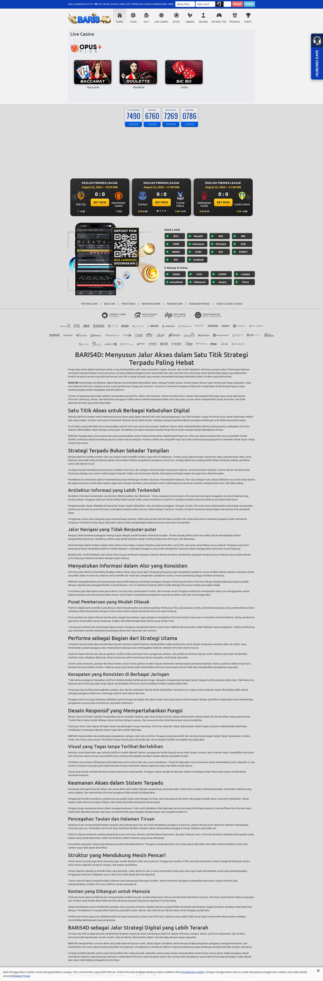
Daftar (249, 4)
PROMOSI (234, 22)
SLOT (147, 22)
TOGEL (133, 22)
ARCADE (203, 22)
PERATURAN (128, 304)
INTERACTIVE (219, 22)
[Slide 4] (165, 211)
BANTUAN (109, 304)
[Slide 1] (157, 211)
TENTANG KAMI (89, 304)
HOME (119, 22)
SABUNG (190, 22)
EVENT (248, 22)
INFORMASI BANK (151, 304)
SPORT (176, 22)
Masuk (237, 4)
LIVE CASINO (161, 22)
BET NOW (100, 202)
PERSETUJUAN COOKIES (229, 304)
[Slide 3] (163, 211)
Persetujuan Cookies (192, 972)
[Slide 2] (160, 211)
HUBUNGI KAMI (175, 304)
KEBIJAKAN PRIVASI (199, 304)
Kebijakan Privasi (20, 975)
